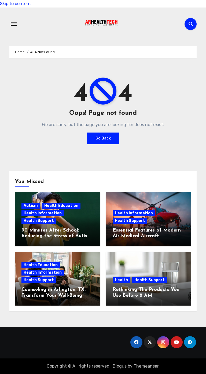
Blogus (120, 366)
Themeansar (146, 366)
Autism (31, 205)
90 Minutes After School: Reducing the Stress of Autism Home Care (56, 236)
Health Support (39, 220)
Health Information (43, 213)
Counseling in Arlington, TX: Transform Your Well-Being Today (53, 295)
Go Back (103, 138)
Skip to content (15, 3)
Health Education (61, 205)
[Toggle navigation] (13, 24)
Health (121, 280)
